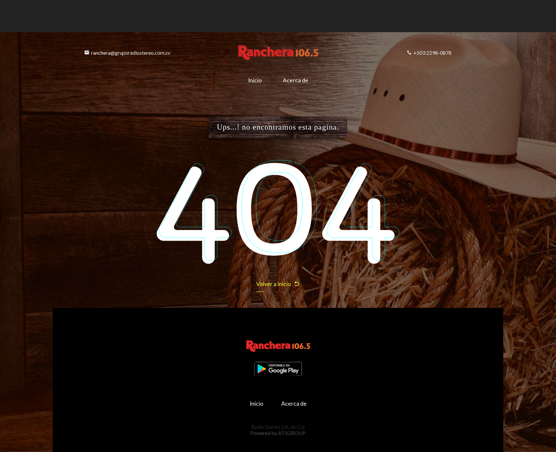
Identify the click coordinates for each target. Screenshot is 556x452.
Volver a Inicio (273, 284)
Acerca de (295, 80)
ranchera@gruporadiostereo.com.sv (130, 53)
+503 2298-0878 (432, 53)
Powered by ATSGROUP (278, 433)
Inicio (255, 80)
